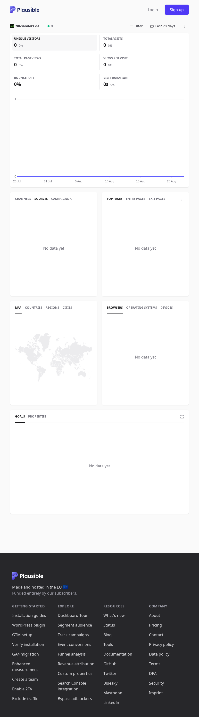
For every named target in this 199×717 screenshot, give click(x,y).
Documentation (117, 654)
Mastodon (112, 692)
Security (156, 683)
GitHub (109, 663)
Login (153, 9)
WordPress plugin (28, 625)
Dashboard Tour (73, 615)
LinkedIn (111, 702)
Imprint (156, 692)
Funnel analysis (72, 654)
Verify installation (28, 644)
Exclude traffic (25, 698)
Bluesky (110, 683)
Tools (108, 644)
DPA (153, 673)
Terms (154, 663)
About (154, 615)
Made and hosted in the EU (40, 587)
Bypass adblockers (75, 698)
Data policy (159, 654)
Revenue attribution (76, 663)
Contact (156, 634)
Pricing (155, 625)
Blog (107, 634)
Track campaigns (73, 634)
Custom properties (75, 673)
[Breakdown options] (182, 199)
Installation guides (29, 615)
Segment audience (75, 625)
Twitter (109, 673)
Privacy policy (161, 644)
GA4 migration (25, 654)
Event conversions (74, 644)
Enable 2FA (22, 689)
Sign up (177, 9)
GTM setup (22, 634)
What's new (114, 615)
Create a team (25, 679)
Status (109, 625)
